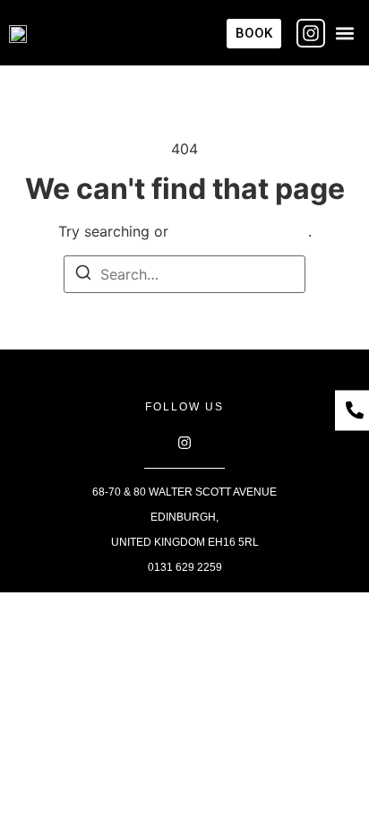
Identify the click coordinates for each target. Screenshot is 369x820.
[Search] (83, 275)
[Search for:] (184, 274)
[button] (345, 32)
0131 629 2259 (185, 567)
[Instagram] (310, 33)
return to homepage (240, 231)
